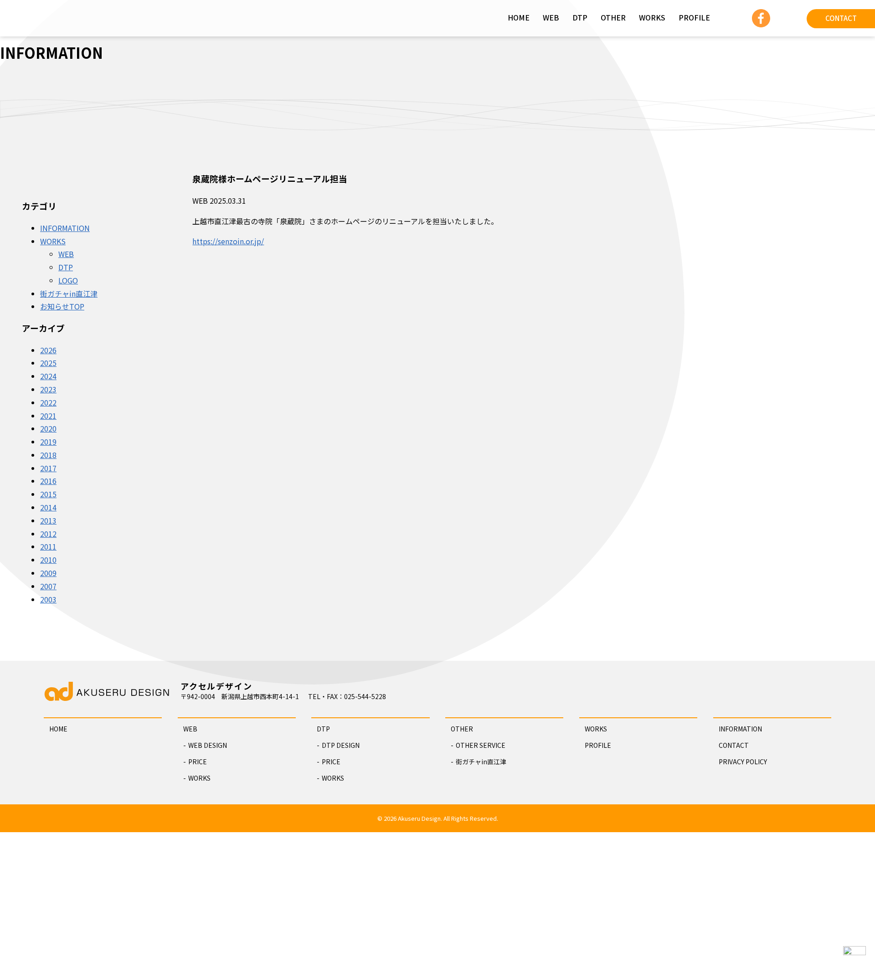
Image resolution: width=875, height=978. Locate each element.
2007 (48, 586)
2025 (48, 362)
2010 (48, 559)
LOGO (68, 280)
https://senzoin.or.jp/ (228, 241)
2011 (48, 546)
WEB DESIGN (207, 745)
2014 (48, 507)
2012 (48, 533)
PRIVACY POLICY (743, 761)
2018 (48, 454)
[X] (784, 16)
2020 (48, 428)
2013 (48, 520)
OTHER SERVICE (480, 745)
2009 (48, 572)
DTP (579, 17)
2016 (48, 480)
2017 (48, 468)
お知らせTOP (62, 306)
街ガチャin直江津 (69, 293)
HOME (519, 17)
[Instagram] (738, 16)
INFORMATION (65, 227)
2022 (48, 402)
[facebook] (761, 16)
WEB (551, 17)
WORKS (652, 17)
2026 (48, 350)
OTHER (613, 17)
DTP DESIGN (341, 745)
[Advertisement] (437, 905)
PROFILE (694, 17)
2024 (48, 376)
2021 (48, 415)
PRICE (197, 761)
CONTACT (841, 18)
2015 (48, 494)
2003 (48, 599)
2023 (48, 389)
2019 (48, 441)
